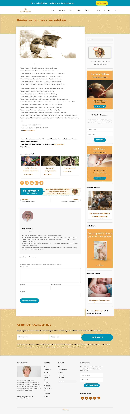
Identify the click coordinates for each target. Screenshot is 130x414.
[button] (115, 10)
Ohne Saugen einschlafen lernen (99, 300)
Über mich (88, 10)
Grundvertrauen (70, 168)
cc (34, 130)
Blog (78, 10)
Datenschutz (85, 347)
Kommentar (24, 267)
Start (52, 10)
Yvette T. (25, 130)
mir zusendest (59, 144)
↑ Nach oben (65, 409)
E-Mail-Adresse (56, 284)
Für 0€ (98, 10)
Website (22, 291)
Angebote (62, 10)
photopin (31, 130)
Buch (71, 10)
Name (22, 284)
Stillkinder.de (99, 311)
